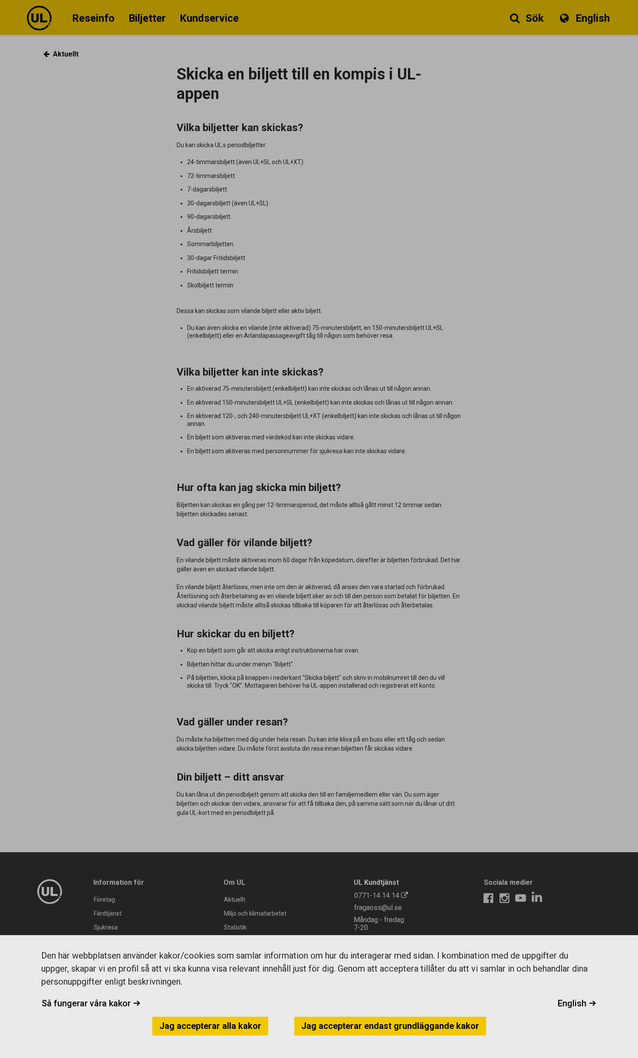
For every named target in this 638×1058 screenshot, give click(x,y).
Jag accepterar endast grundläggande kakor (390, 1026)
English (573, 1003)
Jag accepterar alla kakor (210, 1026)
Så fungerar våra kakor (87, 1003)
